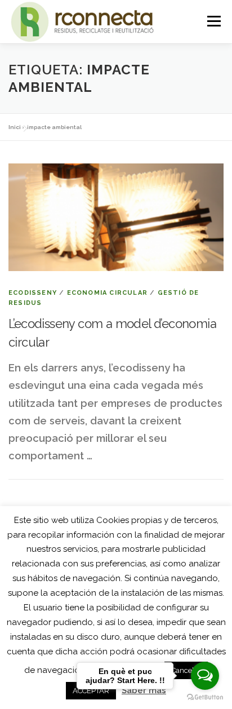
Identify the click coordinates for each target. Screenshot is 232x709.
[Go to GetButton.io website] (205, 697)
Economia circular (107, 292)
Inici (14, 127)
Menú (214, 21)
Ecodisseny (32, 292)
